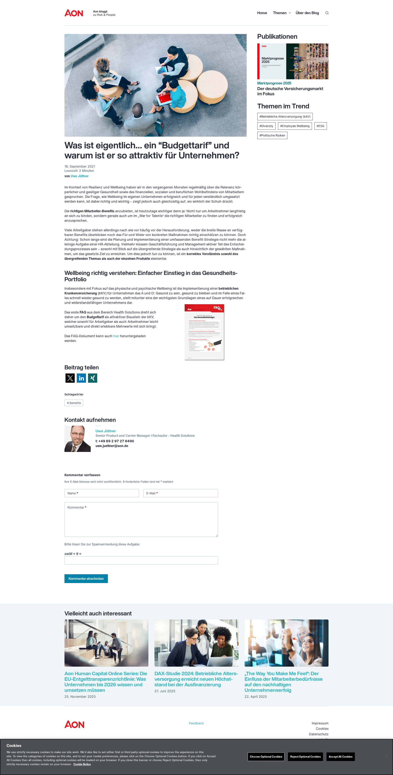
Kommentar (77, 507)
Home (262, 12)
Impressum (320, 723)
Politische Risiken (273, 135)
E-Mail (152, 493)
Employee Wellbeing (296, 126)
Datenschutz (319, 734)
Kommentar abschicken (86, 578)
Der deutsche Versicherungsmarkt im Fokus (290, 91)
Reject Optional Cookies (305, 757)
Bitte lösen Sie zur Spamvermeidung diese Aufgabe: (102, 544)
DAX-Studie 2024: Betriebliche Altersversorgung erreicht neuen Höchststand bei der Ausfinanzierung (196, 679)
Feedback (196, 723)
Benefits (74, 403)
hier (116, 336)
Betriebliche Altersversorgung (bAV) (286, 116)
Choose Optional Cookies (266, 757)
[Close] (386, 756)
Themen (279, 12)
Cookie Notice (82, 764)
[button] (70, 378)
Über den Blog (307, 12)
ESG (321, 126)
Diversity (267, 126)
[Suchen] (327, 12)
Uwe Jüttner (80, 176)
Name (73, 493)
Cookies (322, 728)
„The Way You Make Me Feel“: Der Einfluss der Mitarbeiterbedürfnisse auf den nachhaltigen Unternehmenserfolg (284, 682)
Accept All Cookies (340, 757)
